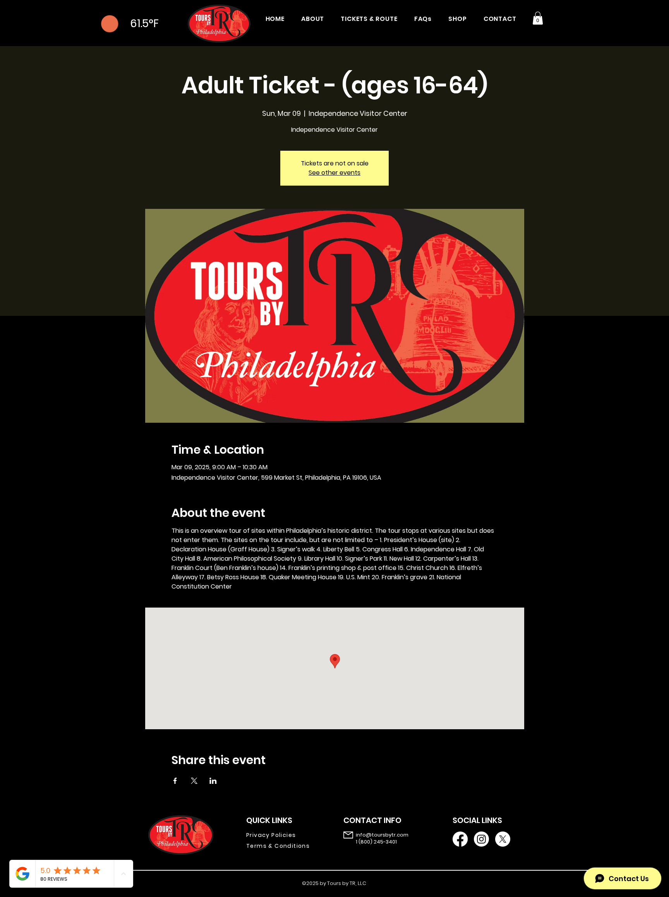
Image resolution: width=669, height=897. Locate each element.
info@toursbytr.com (382, 834)
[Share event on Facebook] (175, 781)
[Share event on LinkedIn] (213, 781)
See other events (334, 172)
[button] (537, 18)
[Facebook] (460, 839)
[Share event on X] (194, 781)
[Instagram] (481, 839)
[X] (502, 839)
